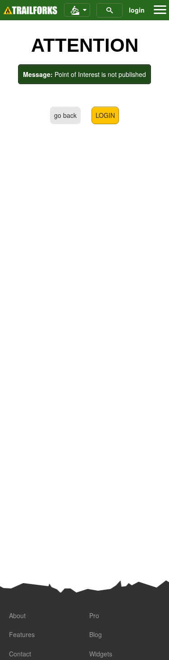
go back (65, 115)
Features (22, 634)
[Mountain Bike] (77, 10)
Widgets (100, 653)
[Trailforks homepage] (30, 10)
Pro (94, 615)
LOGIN (105, 115)
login (137, 9)
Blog (95, 634)
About (17, 615)
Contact (20, 653)
